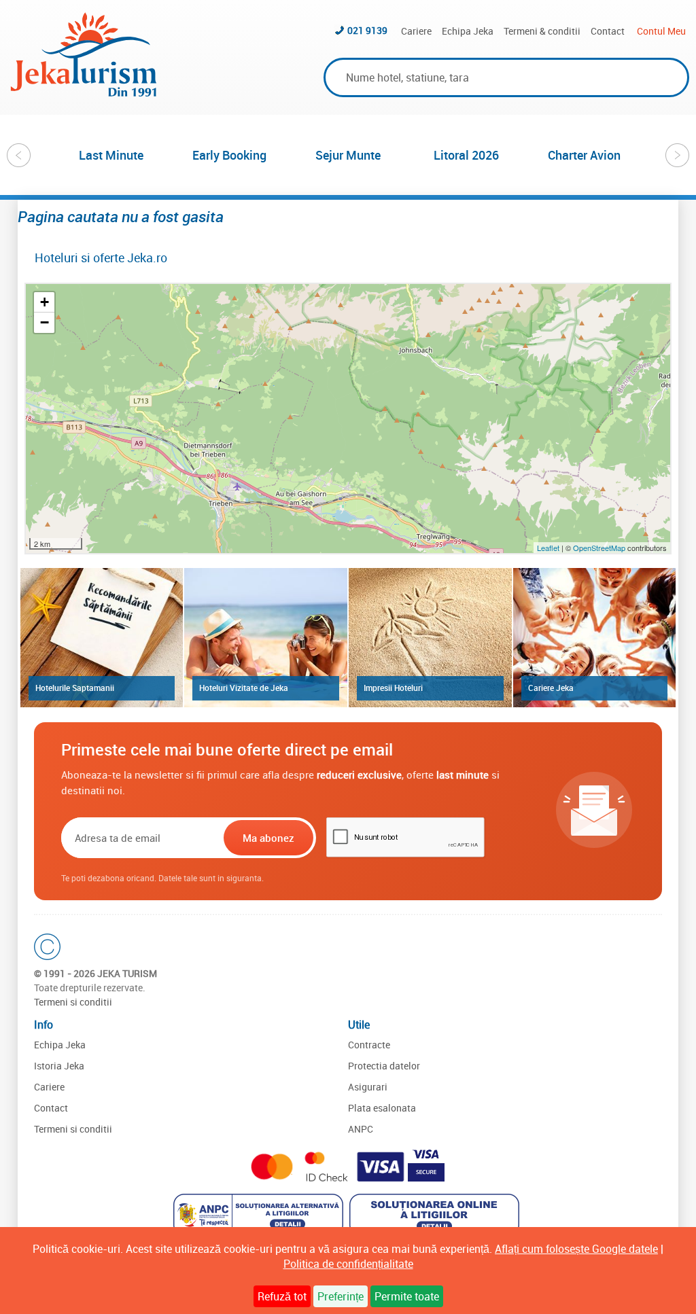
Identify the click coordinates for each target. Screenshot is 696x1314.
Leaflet (548, 547)
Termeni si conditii (73, 1001)
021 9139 (367, 30)
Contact (608, 30)
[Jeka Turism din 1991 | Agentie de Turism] (83, 92)
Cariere (416, 30)
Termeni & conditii (542, 30)
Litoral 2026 (466, 155)
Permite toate (407, 1296)
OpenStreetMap (600, 547)
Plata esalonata (382, 1107)
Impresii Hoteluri (393, 687)
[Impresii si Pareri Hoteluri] (430, 637)
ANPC (360, 1128)
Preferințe (340, 1296)
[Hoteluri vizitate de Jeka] (265, 637)
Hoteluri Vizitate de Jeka (243, 687)
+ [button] (44, 302)
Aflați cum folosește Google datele (576, 1248)
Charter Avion (584, 155)
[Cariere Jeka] (594, 637)
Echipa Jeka (467, 30)
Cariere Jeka (551, 687)
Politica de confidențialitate (348, 1263)
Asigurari (367, 1086)
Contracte (369, 1044)
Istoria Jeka (59, 1065)
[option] (111, 155)
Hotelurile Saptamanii (74, 687)
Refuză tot (282, 1296)
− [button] (44, 322)
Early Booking (229, 155)
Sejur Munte (348, 155)
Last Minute (111, 155)
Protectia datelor (384, 1065)
